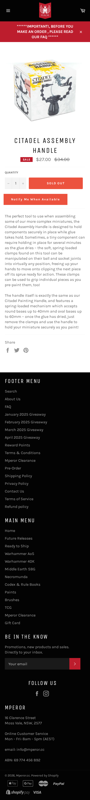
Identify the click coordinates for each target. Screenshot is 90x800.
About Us (12, 399)
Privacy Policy (16, 483)
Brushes (12, 599)
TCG (8, 607)
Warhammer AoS (19, 553)
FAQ (8, 406)
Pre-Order (13, 468)
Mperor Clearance (20, 460)
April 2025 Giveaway (22, 437)
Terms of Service (19, 499)
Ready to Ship (17, 546)
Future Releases (18, 538)
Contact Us (14, 491)
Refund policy (16, 506)
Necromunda (16, 576)
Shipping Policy (18, 476)
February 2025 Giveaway (26, 422)
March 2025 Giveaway (24, 429)
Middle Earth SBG (20, 569)
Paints (10, 592)
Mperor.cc (23, 775)
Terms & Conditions (22, 452)
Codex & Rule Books (22, 584)
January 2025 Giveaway (25, 414)
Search (11, 391)
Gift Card (12, 623)
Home (10, 530)
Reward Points (17, 445)
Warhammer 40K (20, 561)
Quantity (11, 172)
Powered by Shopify (45, 775)
